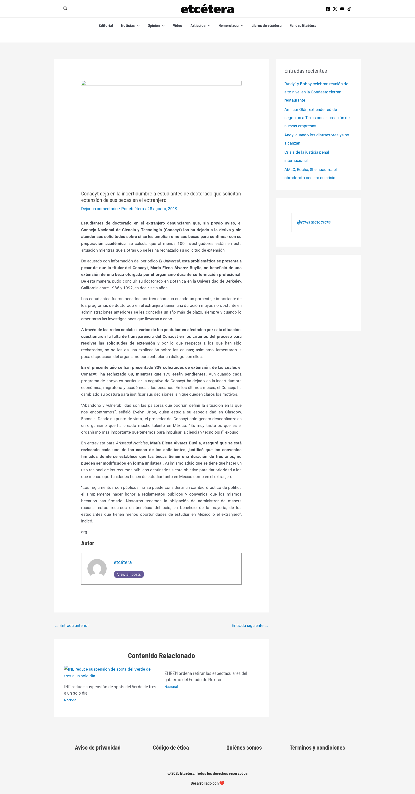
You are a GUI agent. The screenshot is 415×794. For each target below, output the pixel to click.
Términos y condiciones (317, 747)
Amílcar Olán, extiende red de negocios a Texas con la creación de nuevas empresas (317, 117)
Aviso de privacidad (98, 747)
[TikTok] (349, 9)
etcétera (123, 562)
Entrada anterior (72, 625)
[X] (335, 9)
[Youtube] (342, 9)
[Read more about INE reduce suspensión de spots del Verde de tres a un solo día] (111, 672)
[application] (137, 25)
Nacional (70, 700)
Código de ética (171, 747)
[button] (65, 9)
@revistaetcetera (314, 222)
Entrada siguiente (250, 625)
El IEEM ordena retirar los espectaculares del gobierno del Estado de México (206, 676)
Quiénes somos (244, 747)
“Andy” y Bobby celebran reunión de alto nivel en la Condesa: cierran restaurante (316, 92)
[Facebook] (328, 9)
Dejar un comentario (99, 208)
